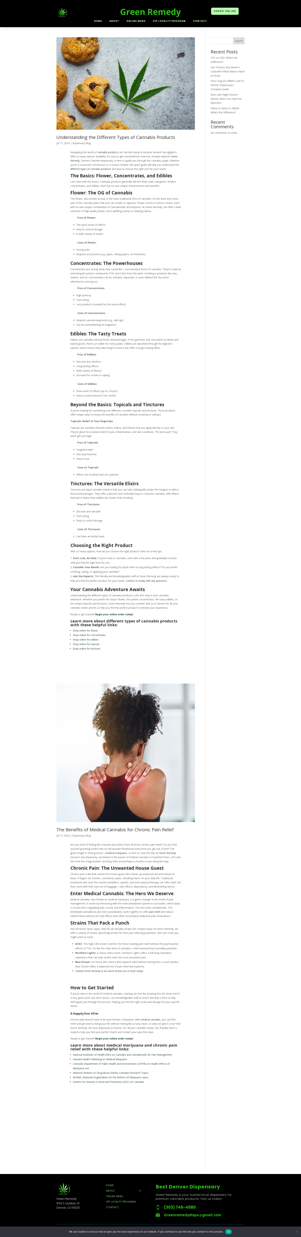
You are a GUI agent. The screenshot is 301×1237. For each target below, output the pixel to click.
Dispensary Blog (81, 143)
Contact (200, 21)
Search (239, 40)
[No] (296, 1232)
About (114, 21)
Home (98, 21)
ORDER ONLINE (225, 11)
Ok (228, 1231)
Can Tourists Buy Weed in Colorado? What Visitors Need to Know (227, 71)
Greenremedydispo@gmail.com (192, 1215)
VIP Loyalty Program (169, 21)
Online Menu (136, 21)
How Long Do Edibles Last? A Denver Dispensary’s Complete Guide (227, 85)
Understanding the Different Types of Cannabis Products (115, 137)
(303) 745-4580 (180, 1207)
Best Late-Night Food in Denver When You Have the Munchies (226, 99)
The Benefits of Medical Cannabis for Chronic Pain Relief (115, 829)
